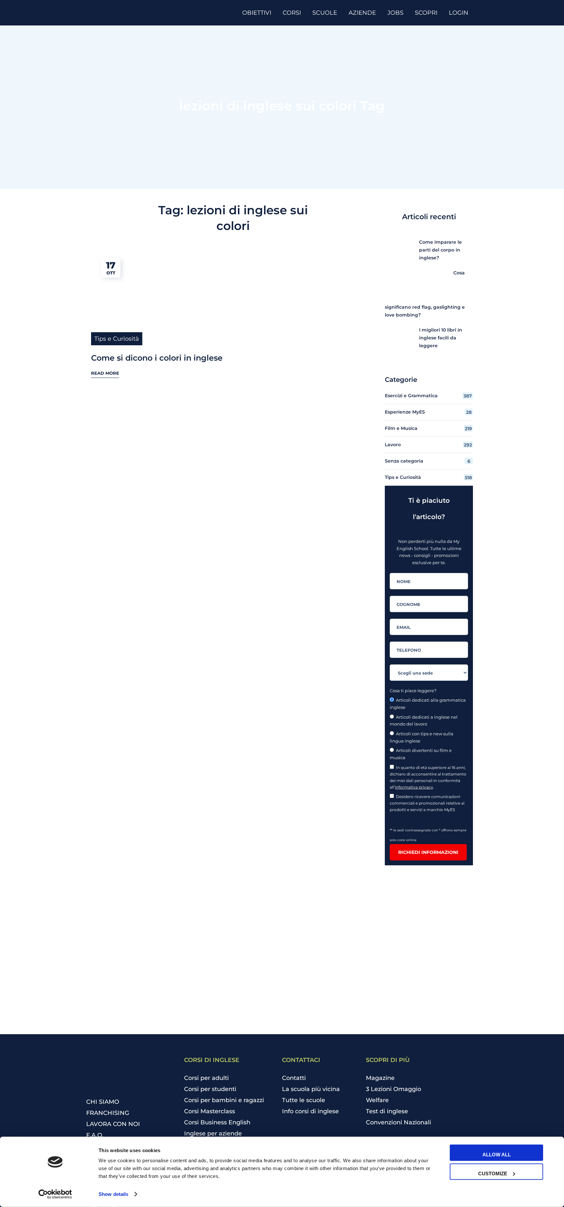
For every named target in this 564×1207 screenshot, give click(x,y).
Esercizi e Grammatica (428, 396)
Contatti (294, 1078)
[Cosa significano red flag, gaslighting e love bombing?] (431, 281)
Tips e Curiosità (116, 338)
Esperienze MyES (428, 412)
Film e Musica (428, 428)
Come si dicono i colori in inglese (157, 358)
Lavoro (428, 445)
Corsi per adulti (206, 1078)
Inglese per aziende (213, 1133)
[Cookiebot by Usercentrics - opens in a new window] (55, 1194)
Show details (113, 1194)
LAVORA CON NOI (113, 1124)
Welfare (377, 1100)
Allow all (496, 1154)
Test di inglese (387, 1111)
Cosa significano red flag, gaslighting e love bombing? (425, 294)
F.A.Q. (94, 1135)
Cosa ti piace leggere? (413, 690)
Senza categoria (427, 461)
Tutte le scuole (303, 1100)
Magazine (380, 1078)
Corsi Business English (217, 1122)
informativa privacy (414, 787)
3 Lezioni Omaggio (393, 1089)
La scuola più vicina (311, 1089)
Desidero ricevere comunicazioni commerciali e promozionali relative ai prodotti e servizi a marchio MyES (427, 803)
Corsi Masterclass (209, 1111)
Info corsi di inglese (310, 1111)
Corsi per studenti (210, 1089)
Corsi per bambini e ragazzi (224, 1100)
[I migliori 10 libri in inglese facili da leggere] (397, 338)
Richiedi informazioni (428, 852)
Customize (492, 1173)
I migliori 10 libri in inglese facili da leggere (440, 338)
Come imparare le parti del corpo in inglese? (440, 250)
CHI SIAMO (102, 1101)
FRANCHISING (107, 1113)
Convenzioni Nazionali (398, 1122)
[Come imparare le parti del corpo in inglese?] (397, 250)
